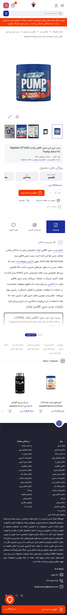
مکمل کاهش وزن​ (59, 494)
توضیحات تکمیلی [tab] (34, 230)
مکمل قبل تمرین (55, 353)
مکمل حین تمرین (58, 474)
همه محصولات (57, 31)
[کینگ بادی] (33, 5)
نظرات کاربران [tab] (13, 230)
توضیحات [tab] (55, 230)
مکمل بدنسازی (59, 450)
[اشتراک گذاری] (17, 117)
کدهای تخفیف (26, 494)
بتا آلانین (52, 284)
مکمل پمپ (44, 31)
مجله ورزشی (60, 502)
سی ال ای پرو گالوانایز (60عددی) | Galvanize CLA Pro (20, 406)
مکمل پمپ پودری (29, 31)
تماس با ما (61, 510)
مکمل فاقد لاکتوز (17, 349)
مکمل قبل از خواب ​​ (58, 490)
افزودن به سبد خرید (28, 193)
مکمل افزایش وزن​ (58, 458)
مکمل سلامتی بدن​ (58, 482)
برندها (63, 498)
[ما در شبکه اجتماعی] (6, 5)
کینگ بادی (61, 445)
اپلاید (55, 156)
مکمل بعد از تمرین (58, 478)
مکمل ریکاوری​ (60, 466)
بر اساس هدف (60, 454)
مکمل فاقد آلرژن (49, 349)
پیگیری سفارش (59, 506)
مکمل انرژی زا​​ (49, 345)
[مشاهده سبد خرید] (13, 5)
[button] (40, 411)
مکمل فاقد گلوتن (33, 349)
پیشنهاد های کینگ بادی (56, 514)
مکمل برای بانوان (34, 345)
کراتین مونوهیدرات (24, 262)
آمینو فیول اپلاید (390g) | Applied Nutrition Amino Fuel (51, 406)
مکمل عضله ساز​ (17, 345)
